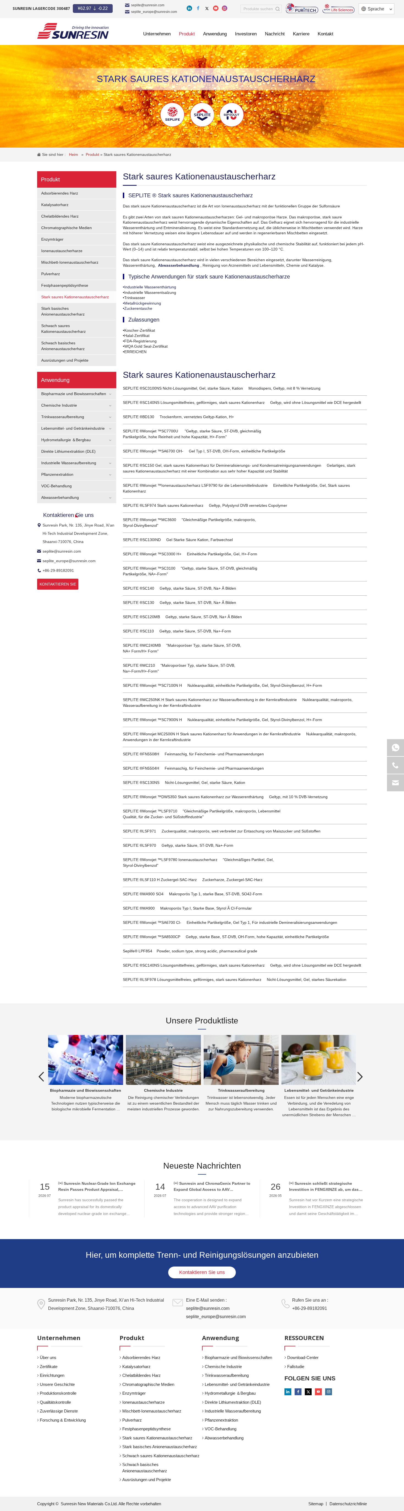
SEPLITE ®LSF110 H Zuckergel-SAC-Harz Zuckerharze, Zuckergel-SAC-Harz (192, 879)
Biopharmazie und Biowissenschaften (73, 394)
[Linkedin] (189, 8)
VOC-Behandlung (56, 486)
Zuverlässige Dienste (59, 1411)
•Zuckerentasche (137, 308)
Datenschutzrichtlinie (348, 1503)
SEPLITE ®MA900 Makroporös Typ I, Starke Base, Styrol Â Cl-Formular (187, 908)
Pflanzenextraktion (57, 474)
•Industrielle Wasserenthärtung (149, 287)
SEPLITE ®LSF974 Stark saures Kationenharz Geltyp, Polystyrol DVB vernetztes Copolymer (205, 505)
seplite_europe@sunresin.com (154, 12)
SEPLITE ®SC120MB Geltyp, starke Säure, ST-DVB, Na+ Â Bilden (182, 617)
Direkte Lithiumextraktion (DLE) (68, 451)
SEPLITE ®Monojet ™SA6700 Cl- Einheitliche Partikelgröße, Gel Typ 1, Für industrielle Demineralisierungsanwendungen (230, 922)
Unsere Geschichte (57, 1384)
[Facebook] (198, 8)
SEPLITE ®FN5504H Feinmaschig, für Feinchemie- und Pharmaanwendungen (193, 768)
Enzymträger (52, 239)
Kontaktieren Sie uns (202, 1272)
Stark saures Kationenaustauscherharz (137, 154)
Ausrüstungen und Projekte (64, 360)
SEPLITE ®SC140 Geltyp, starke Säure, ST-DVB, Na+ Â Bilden (179, 588)
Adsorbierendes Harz (59, 193)
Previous (41, 1076)
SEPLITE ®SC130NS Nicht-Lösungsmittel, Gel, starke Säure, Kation (184, 782)
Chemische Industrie (59, 405)
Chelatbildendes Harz (60, 216)
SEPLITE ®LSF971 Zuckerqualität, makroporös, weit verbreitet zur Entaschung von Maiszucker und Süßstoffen (221, 831)
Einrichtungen (52, 1375)
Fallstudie (295, 1366)
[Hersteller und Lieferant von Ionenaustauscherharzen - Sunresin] (73, 31)
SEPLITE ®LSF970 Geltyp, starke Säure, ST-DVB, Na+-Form (178, 845)
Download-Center (303, 1357)
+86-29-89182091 (58, 570)
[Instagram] (224, 8)
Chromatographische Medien (66, 228)
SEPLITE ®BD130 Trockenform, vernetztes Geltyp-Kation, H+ (178, 417)
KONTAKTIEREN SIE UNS (58, 586)
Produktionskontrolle (58, 1393)
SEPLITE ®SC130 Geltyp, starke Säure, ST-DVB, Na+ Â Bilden (179, 602)
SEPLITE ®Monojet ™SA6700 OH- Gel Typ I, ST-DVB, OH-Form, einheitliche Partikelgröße (204, 451)
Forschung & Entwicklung (63, 1420)
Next (360, 1076)
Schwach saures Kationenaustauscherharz (161, 1455)
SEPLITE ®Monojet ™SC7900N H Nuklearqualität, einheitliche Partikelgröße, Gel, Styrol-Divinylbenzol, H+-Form (222, 719)
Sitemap (316, 1503)
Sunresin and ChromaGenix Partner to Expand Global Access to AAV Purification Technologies (212, 1186)
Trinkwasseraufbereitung (62, 417)
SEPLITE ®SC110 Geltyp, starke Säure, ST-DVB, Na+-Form (177, 631)
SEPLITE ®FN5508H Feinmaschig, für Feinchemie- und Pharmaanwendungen (193, 754)
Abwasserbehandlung (60, 497)
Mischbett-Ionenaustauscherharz (69, 262)
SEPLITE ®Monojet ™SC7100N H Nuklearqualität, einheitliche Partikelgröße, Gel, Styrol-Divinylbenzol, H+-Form (222, 685)
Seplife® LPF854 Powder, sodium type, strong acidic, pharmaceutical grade (190, 951)
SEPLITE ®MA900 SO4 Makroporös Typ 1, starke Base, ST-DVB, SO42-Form (192, 894)
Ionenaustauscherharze (61, 251)
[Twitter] (207, 8)
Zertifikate (48, 1366)
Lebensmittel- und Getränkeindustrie (73, 428)
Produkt (93, 154)
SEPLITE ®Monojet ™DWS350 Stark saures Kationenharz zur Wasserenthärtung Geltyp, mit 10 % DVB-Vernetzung (225, 797)
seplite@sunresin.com (147, 5)
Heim (74, 154)
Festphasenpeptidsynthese (64, 285)
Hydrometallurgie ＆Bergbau (66, 440)
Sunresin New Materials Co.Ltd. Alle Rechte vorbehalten (111, 1503)
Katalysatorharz (54, 204)
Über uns (48, 1357)
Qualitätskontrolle (55, 1402)
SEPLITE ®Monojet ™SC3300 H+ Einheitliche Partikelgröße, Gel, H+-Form (190, 554)
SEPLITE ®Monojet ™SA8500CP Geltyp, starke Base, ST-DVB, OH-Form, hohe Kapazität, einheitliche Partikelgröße (226, 937)
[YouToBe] (215, 8)
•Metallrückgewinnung (142, 303)
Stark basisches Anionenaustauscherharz (159, 1446)
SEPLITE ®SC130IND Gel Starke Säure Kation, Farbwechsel (178, 540)
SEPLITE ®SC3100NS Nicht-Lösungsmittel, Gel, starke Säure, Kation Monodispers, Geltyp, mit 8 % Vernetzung (221, 388)
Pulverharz (50, 274)
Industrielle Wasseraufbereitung (68, 463)
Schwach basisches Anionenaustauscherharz (144, 1467)
